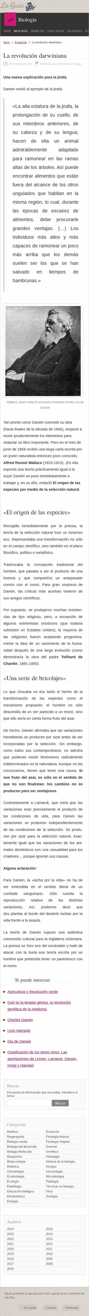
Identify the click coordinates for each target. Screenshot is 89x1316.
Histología (52, 1156)
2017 (10, 1263)
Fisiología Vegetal (58, 1141)
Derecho (37, 31)
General (51, 1146)
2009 (49, 1259)
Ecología (13, 1181)
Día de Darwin (19, 1041)
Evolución (21, 42)
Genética (52, 1151)
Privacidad (30, 1308)
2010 (49, 1254)
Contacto (51, 1308)
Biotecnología (16, 1161)
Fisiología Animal (57, 1136)
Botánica (13, 1166)
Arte (7, 31)
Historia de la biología (60, 1161)
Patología (52, 1181)
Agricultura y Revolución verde (32, 992)
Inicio (6, 42)
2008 (49, 1263)
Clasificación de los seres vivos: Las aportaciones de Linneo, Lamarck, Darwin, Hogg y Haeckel (42, 1059)
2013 (49, 1239)
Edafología (14, 1186)
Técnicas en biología (60, 1186)
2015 (49, 1229)
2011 (49, 1249)
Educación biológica (20, 1191)
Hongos (51, 1166)
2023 (10, 1234)
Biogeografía (15, 1136)
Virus (49, 1191)
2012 (49, 1244)
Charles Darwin (20, 1020)
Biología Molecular (19, 1151)
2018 (10, 1259)
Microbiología (55, 1176)
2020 (10, 1249)
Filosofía (74, 31)
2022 (10, 1239)
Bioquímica (14, 1156)
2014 (49, 1234)
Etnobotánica (16, 1196)
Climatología (15, 1171)
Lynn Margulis (18, 1031)
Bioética (12, 1131)
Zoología (52, 1196)
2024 (10, 1229)
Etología (12, 1201)
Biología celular (17, 1141)
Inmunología (54, 1171)
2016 (10, 1268)
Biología (21, 31)
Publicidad (72, 1308)
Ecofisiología (15, 1176)
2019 (10, 1254)
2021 (10, 1244)
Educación (55, 31)
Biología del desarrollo (22, 1146)
